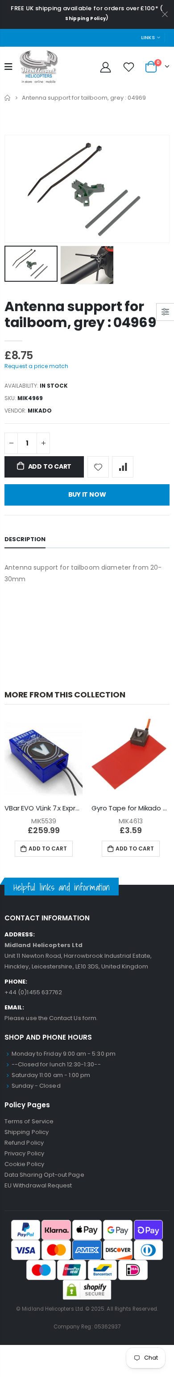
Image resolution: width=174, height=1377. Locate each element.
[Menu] (8, 67)
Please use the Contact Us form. (51, 1018)
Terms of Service (29, 1121)
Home (7, 97)
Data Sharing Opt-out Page (44, 1174)
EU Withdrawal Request (38, 1185)
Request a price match (36, 366)
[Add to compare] (122, 467)
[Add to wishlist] (98, 467)
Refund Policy (24, 1142)
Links (148, 37)
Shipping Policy (85, 18)
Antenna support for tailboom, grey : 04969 (80, 314)
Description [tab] (25, 539)
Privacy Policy (24, 1153)
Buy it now (87, 494)
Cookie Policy (24, 1164)
